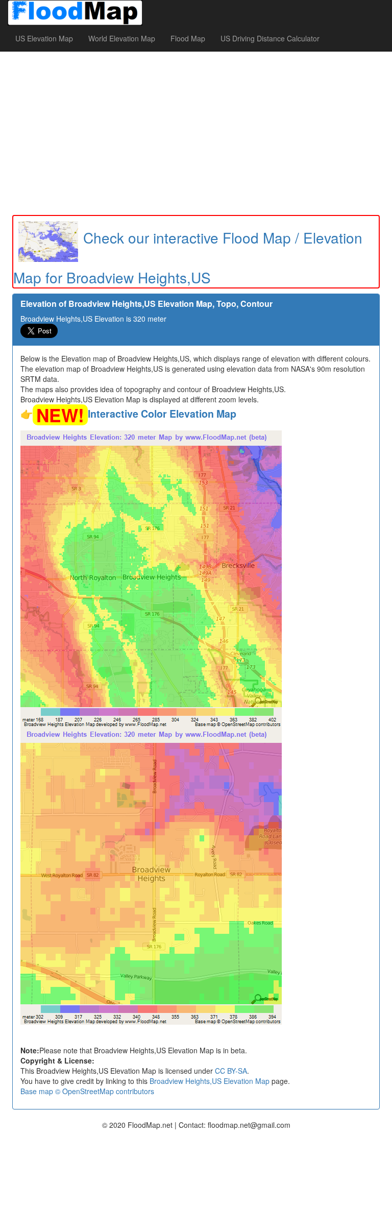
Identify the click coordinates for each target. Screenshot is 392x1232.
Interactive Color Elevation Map (162, 413)
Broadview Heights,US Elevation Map (210, 1081)
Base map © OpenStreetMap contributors (87, 1091)
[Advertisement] (196, 133)
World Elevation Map (121, 38)
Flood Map (187, 38)
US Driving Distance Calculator (270, 38)
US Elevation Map (44, 38)
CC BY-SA (231, 1071)
